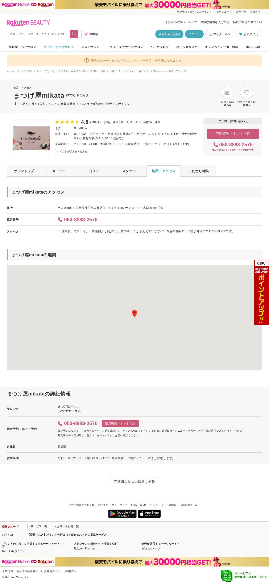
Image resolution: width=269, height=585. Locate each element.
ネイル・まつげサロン (59, 47)
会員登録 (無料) (169, 34)
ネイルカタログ (187, 47)
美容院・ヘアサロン (22, 47)
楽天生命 (241, 11)
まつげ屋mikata (155, 71)
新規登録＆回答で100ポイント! (194, 11)
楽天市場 (255, 11)
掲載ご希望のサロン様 (247, 22)
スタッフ (129, 171)
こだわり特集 (199, 171)
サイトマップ (119, 504)
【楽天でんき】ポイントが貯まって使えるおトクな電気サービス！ (68, 534)
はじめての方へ (175, 22)
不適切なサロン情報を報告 (134, 482)
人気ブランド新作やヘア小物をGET (96, 543)
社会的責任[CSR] (51, 571)
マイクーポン (222, 34)
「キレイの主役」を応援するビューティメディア (30, 545)
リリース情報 (169, 504)
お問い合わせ (138, 504)
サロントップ (24, 171)
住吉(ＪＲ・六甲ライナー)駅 (125, 71)
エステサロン (90, 47)
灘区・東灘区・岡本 (93, 71)
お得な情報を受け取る (215, 22)
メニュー (59, 171)
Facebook (186, 504)
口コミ (94, 171)
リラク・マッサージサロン (125, 47)
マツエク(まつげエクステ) (52, 71)
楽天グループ (224, 11)
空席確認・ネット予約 (233, 133)
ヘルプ (192, 22)
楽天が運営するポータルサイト (160, 543)
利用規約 (103, 504)
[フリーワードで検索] (74, 34)
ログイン (194, 34)
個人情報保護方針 (27, 571)
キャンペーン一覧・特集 (222, 47)
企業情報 (7, 571)
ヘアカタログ (160, 47)
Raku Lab (253, 47)
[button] (134, 314)
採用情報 (70, 571)
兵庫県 (74, 71)
